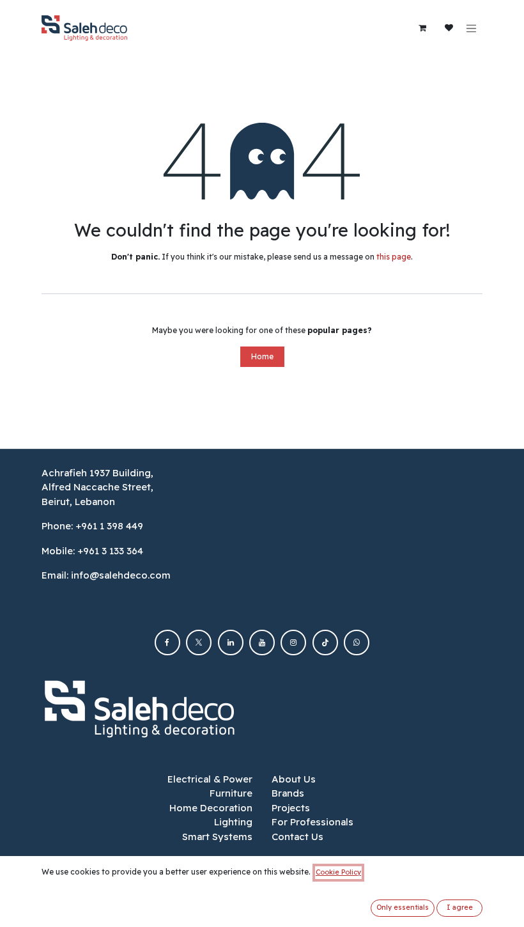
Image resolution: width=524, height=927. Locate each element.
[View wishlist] (449, 28)
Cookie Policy (338, 872)
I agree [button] (460, 907)
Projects (291, 808)
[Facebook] (167, 642)
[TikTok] (325, 642)
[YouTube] (262, 642)
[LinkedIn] (230, 642)
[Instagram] (293, 642)
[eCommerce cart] (422, 28)
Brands (288, 793)
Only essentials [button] (402, 907)
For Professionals (312, 822)
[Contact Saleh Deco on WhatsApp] (356, 642)
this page (393, 256)
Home (262, 356)
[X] (199, 642)
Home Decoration (210, 808)
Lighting (233, 822)
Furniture (231, 793)
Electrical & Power (209, 779)
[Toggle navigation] (471, 28)
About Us (294, 779)
